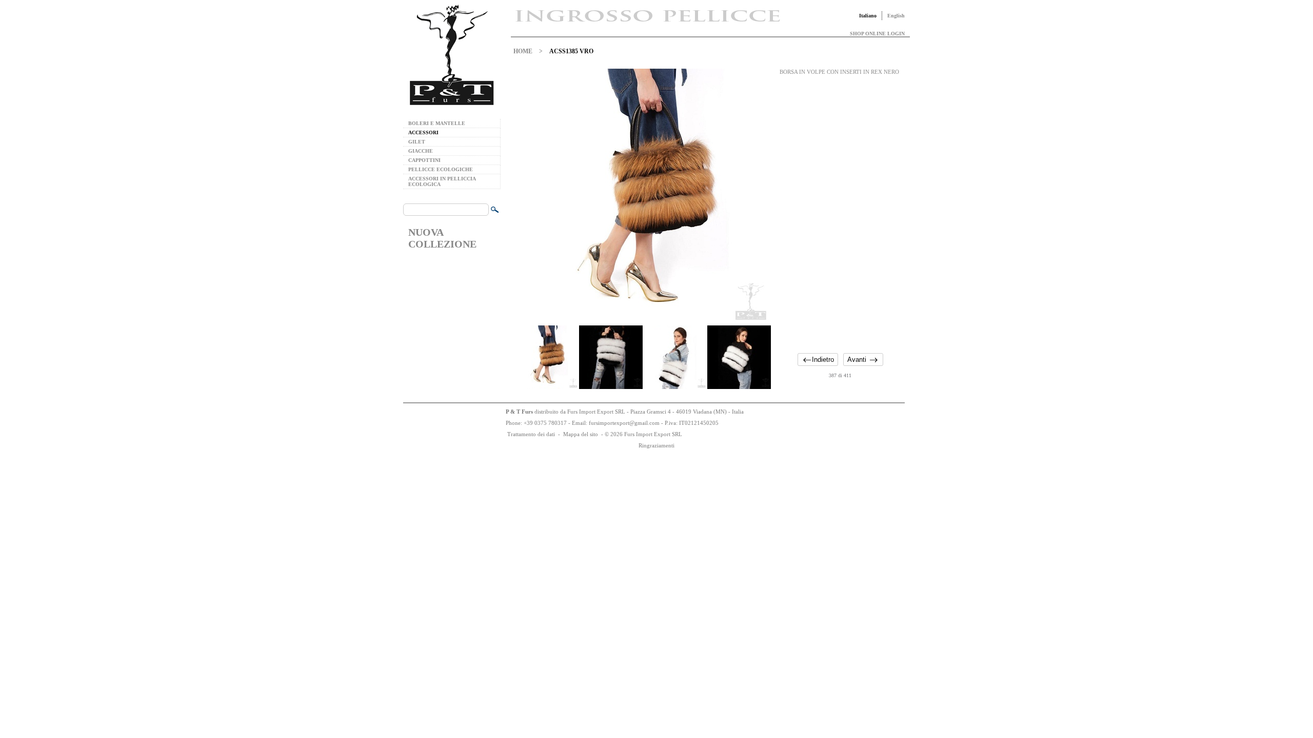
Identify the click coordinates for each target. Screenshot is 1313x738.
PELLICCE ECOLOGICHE (440, 169)
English (896, 15)
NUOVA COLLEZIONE (442, 238)
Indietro (823, 359)
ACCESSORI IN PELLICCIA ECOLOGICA (441, 181)
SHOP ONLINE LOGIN (877, 33)
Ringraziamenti (656, 445)
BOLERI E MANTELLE (436, 123)
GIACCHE (420, 151)
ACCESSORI (423, 132)
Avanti (856, 359)
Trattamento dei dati (531, 434)
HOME (522, 51)
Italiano (868, 15)
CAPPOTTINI (424, 160)
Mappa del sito (580, 434)
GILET (416, 142)
